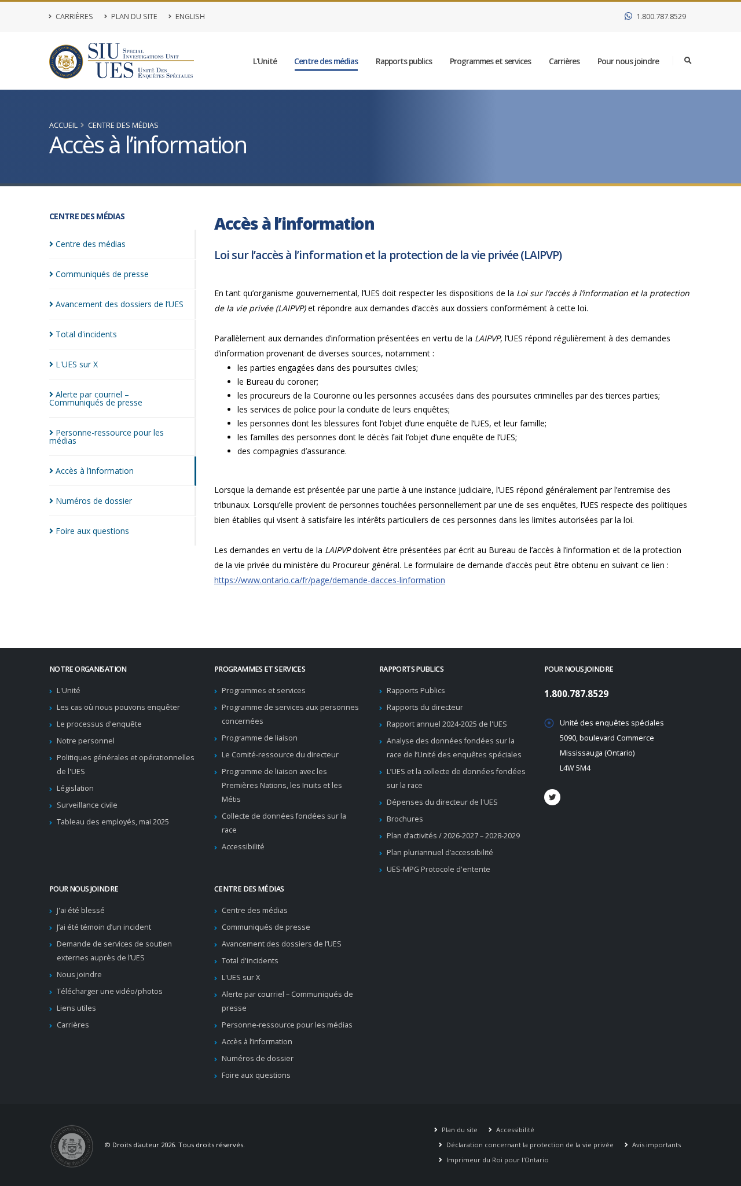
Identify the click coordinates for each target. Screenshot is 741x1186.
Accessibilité (243, 847)
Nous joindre (79, 974)
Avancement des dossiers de (120, 304)
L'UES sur (77, 364)
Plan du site (133, 16)
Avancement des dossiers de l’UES (282, 944)
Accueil (63, 125)
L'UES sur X (241, 977)
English (189, 16)
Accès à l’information (257, 1042)
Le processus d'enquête (99, 724)
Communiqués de (102, 273)
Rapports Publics (416, 690)
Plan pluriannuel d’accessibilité (440, 852)
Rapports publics (404, 61)
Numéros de (94, 500)
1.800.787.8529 (660, 16)
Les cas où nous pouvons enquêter (118, 707)
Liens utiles (76, 1008)
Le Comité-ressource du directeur (280, 755)
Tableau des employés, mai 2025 (113, 822)
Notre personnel (86, 741)
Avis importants (655, 1144)
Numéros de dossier (258, 1058)
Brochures (405, 819)
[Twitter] (552, 797)
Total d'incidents (250, 961)
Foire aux (92, 530)
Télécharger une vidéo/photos (110, 991)
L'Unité (265, 61)
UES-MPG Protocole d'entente (438, 869)
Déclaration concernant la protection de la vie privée (529, 1144)
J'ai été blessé (81, 910)
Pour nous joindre (628, 61)
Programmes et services (490, 61)
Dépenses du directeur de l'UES (442, 802)
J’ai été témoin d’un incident (104, 927)
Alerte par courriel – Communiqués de (95, 398)
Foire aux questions (256, 1075)
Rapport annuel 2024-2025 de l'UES (447, 724)
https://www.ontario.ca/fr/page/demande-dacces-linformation (329, 579)
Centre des (91, 243)
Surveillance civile (87, 805)
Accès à (95, 470)
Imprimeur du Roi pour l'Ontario (497, 1159)
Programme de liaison (260, 738)
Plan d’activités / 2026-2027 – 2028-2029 (453, 836)
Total (86, 334)
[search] (688, 60)
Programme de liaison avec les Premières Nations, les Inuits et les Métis (282, 785)
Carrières (73, 16)
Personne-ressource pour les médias (287, 1025)
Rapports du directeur (425, 707)
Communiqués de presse (266, 927)
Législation (75, 788)
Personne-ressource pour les (106, 436)
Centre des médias (326, 61)
